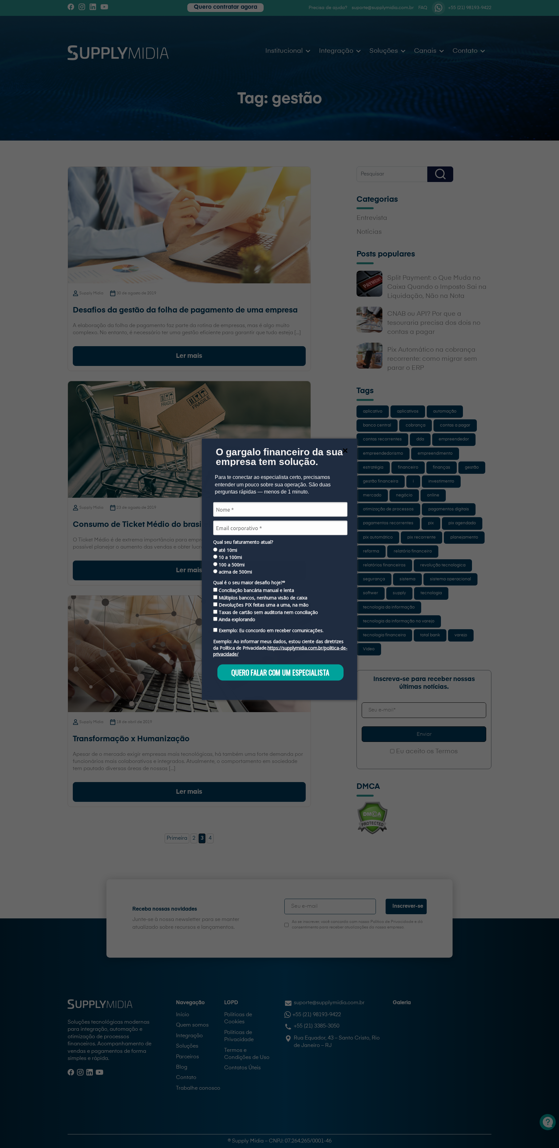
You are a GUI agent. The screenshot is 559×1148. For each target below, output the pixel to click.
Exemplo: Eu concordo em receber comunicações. (270, 630)
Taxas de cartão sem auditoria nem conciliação (267, 612)
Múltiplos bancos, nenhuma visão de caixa (262, 597)
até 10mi (227, 550)
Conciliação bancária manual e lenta (255, 590)
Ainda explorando (236, 619)
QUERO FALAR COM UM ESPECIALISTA (280, 672)
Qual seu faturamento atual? (243, 542)
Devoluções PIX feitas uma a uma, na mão (263, 605)
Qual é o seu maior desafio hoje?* (249, 582)
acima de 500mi (234, 571)
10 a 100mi (229, 557)
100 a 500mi (231, 564)
